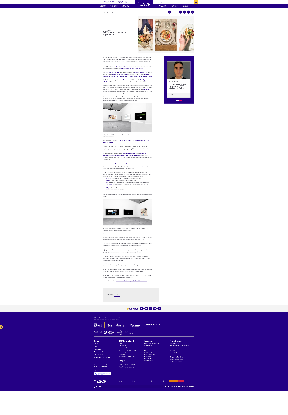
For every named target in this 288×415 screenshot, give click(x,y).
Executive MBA (148, 356)
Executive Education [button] (125, 6)
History (121, 343)
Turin (125, 367)
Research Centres (174, 352)
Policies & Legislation (145, 381)
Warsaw (131, 367)
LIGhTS (116, 2)
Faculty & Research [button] (185, 6)
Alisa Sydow (146, 89)
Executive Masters (148, 358)
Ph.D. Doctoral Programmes (150, 352)
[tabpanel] (178, 79)
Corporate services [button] (175, 6)
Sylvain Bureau (123, 80)
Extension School (120, 2)
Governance (122, 354)
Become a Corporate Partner (176, 359)
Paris (121, 367)
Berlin (121, 364)
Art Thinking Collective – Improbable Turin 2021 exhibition (131, 281)
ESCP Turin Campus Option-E (112, 72)
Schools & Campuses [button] (103, 6)
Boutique (160, 2)
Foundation (173, 2)
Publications (173, 349)
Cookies (166, 381)
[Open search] (196, 2)
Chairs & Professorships (175, 350)
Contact (96, 341)
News (96, 344)
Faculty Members (174, 347)
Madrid (132, 364)
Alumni (167, 2)
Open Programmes (148, 360)
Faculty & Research (176, 341)
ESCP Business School (126, 341)
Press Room (126, 2)
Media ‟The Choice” (106, 2)
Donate (180, 2)
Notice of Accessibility (157, 381)
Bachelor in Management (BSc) (151, 343)
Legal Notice (136, 381)
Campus (122, 361)
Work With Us (98, 352)
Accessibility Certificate (102, 357)
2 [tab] (180, 100)
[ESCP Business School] (144, 4)
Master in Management (140, 72)
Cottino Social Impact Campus (120, 74)
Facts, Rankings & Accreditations (127, 356)
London (126, 364)
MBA (145, 350)
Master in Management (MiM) (151, 347)
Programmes (148, 341)
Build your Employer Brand (176, 361)
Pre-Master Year (148, 345)
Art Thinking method (146, 76)
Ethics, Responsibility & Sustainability (128, 350)
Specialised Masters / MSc (150, 349)
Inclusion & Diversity (124, 352)
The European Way (123, 349)
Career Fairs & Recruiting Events (177, 363)
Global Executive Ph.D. (149, 354)
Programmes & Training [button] (114, 6)
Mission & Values (123, 345)
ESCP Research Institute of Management (179, 345)
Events (96, 346)
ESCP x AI (112, 2)
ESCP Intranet (98, 354)
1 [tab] (177, 100)
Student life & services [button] (163, 6)
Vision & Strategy (123, 347)
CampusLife (187, 2)
